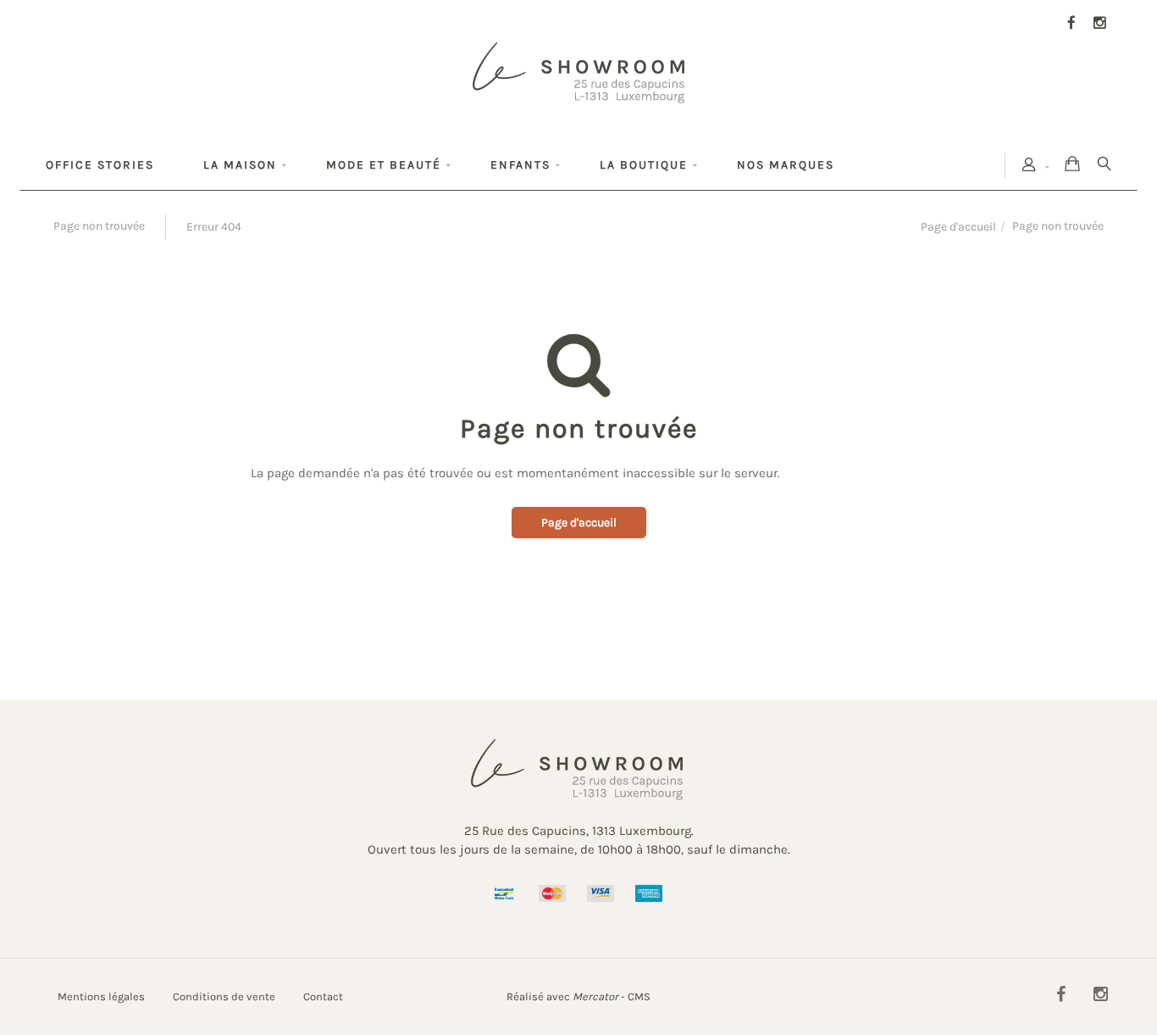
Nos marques (785, 165)
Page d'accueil (958, 227)
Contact (323, 996)
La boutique (644, 165)
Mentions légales (101, 996)
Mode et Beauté (383, 165)
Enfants (520, 165)
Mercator (595, 996)
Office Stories (100, 165)
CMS (639, 996)
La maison (240, 165)
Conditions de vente (224, 996)
